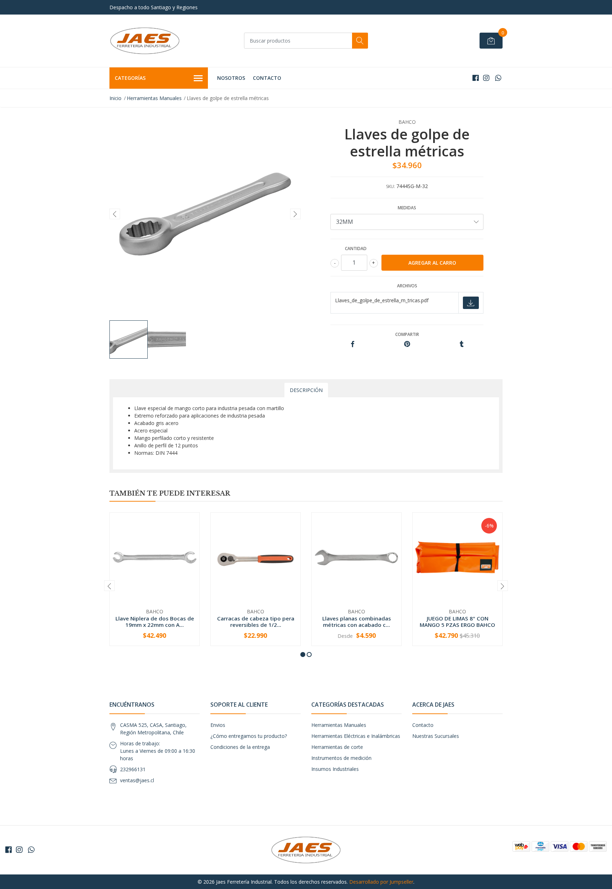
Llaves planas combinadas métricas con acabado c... (356, 621)
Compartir (407, 334)
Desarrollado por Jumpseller (381, 881)
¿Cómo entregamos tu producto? (248, 736)
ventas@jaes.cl (137, 780)
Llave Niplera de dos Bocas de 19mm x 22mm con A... (154, 621)
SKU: (390, 186)
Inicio (115, 98)
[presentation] (114, 214)
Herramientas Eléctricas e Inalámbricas (355, 736)
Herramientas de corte (337, 747)
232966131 (133, 769)
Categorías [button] (130, 77)
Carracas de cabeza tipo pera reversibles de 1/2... (255, 621)
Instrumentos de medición (341, 758)
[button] (303, 654)
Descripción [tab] (306, 390)
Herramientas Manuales (154, 98)
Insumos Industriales (335, 769)
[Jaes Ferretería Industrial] (144, 40)
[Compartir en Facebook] (352, 344)
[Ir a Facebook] (475, 78)
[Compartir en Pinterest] (407, 344)
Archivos (407, 286)
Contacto (267, 77)
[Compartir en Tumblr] (462, 344)
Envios (217, 725)
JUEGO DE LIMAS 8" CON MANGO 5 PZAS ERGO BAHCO (457, 621)
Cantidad (356, 248)
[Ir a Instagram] (486, 78)
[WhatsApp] (498, 78)
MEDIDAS (407, 208)
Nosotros (231, 77)
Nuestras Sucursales (435, 736)
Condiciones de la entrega (240, 747)
